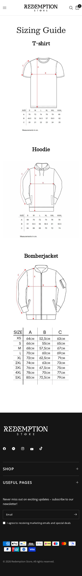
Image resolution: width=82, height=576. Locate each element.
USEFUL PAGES (17, 482)
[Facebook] (7, 448)
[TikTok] (43, 448)
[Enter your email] (75, 514)
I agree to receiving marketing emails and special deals (39, 523)
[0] (76, 8)
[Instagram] (25, 448)
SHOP (8, 468)
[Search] (71, 8)
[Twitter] (16, 448)
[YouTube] (34, 449)
